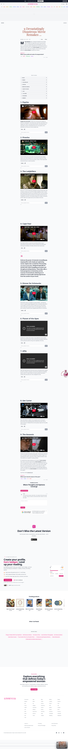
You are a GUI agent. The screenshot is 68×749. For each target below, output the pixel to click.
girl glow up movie (58, 634)
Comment (22, 507)
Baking (50, 699)
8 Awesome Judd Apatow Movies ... (43, 637)
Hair (1, 6)
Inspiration (34, 707)
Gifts (54, 6)
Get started (61, 575)
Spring (22, 478)
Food (59, 6)
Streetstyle (48, 6)
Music (31, 6)
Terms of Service (27, 727)
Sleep (57, 6)
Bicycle (24, 56)
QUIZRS (47, 57)
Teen (25, 715)
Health (25, 707)
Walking (32, 56)
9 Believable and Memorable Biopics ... (34, 639)
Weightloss (59, 715)
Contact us (26, 723)
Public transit (28, 56)
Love (51, 6)
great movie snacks (12, 637)
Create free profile (8, 580)
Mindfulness (38, 6)
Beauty (18, 6)
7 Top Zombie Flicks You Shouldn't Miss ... (26, 637)
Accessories (27, 6)
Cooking (50, 701)
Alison (22, 39)
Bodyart (7, 6)
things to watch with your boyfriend (14, 634)
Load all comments (24, 490)
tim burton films (36, 634)
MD (29, 39)
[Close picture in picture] (57, 742)
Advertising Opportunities (28, 725)
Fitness (50, 703)
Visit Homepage (34, 689)
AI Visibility (40, 723)
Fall (27, 478)
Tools (25, 717)
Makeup (34, 709)
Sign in (23, 582)
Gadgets (34, 705)
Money (34, 6)
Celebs (42, 701)
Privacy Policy (54, 725)
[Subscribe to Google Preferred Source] (26, 512)
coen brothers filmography (47, 634)
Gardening (43, 705)
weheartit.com (30, 472)
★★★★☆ (65, 22)
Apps (4, 6)
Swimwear (59, 713)
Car (21, 56)
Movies (50, 709)
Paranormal (35, 711)
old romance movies (27, 634)
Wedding (50, 715)
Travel (34, 715)
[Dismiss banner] (46, 511)
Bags (20, 6)
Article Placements (55, 723)
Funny (25, 705)
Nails (64, 6)
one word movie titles (26, 265)
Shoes (42, 6)
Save (42, 39)
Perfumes (50, 711)
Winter (30, 478)
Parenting (14, 6)
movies (2, 22)
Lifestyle (59, 707)
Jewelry (45, 6)
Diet (25, 703)
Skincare (34, 713)
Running (11, 6)
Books (34, 701)
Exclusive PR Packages (41, 725)
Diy (61, 6)
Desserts (59, 701)
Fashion (42, 703)
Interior (24, 6)
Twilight (42, 715)
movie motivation (56, 637)
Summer (25, 478)
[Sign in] (66, 4)
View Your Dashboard (19, 580)
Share (46, 39)
